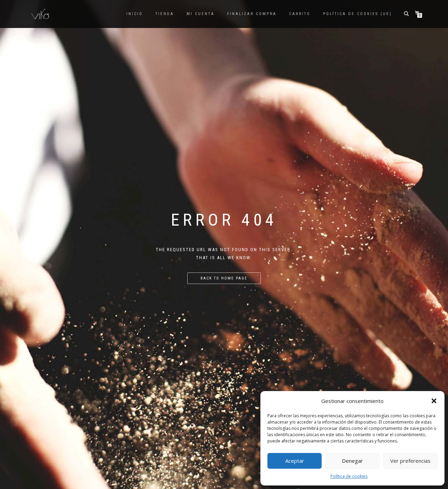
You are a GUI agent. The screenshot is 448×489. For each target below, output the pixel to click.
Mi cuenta (201, 14)
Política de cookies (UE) (357, 14)
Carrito (299, 14)
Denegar (352, 460)
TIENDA (164, 14)
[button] (434, 400)
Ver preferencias (410, 460)
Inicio (134, 14)
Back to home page (224, 278)
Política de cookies (349, 476)
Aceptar (294, 460)
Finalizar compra (251, 14)
